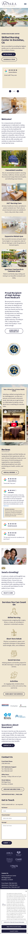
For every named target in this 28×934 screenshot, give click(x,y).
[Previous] (10, 91)
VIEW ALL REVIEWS (9, 472)
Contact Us (7, 745)
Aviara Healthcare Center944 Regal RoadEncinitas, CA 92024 (9, 878)
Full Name (5, 807)
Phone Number (6, 815)
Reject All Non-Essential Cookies (14, 926)
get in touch (7, 54)
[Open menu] (25, 4)
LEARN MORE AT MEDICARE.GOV (14, 331)
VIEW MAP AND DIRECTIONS (12, 789)
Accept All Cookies (14, 931)
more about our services (14, 694)
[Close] (26, 891)
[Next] (18, 91)
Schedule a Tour (9, 59)
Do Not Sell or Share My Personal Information (14, 922)
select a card (8, 593)
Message (4, 822)
